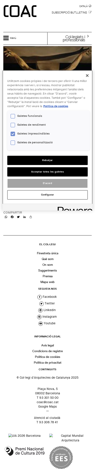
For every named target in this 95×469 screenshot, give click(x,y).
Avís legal (47, 345)
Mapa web (47, 282)
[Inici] (20, 11)
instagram (49, 317)
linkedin (49, 310)
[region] (47, 140)
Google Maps (47, 406)
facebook (49, 297)
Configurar (47, 194)
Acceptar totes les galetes (47, 171)
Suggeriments (47, 270)
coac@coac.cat (48, 402)
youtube (49, 323)
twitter (49, 303)
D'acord (47, 183)
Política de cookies (47, 357)
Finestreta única (47, 253)
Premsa (48, 276)
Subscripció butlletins (69, 12)
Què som (47, 259)
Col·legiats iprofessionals (74, 38)
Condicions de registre (47, 351)
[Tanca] (87, 75)
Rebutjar (47, 160)
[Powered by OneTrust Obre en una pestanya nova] (73, 208)
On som (47, 265)
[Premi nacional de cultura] (24, 457)
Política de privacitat (47, 363)
